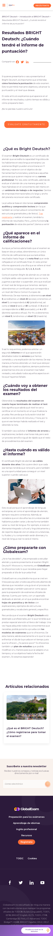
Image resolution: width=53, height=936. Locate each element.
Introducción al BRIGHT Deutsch (34, 16)
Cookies (32, 858)
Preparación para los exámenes (26, 817)
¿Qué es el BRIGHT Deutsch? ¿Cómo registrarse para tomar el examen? (26, 732)
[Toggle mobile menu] (4, 5)
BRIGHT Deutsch (9, 16)
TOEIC (19, 858)
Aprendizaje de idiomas (26, 823)
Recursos (26, 835)
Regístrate (26, 842)
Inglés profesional (26, 829)
